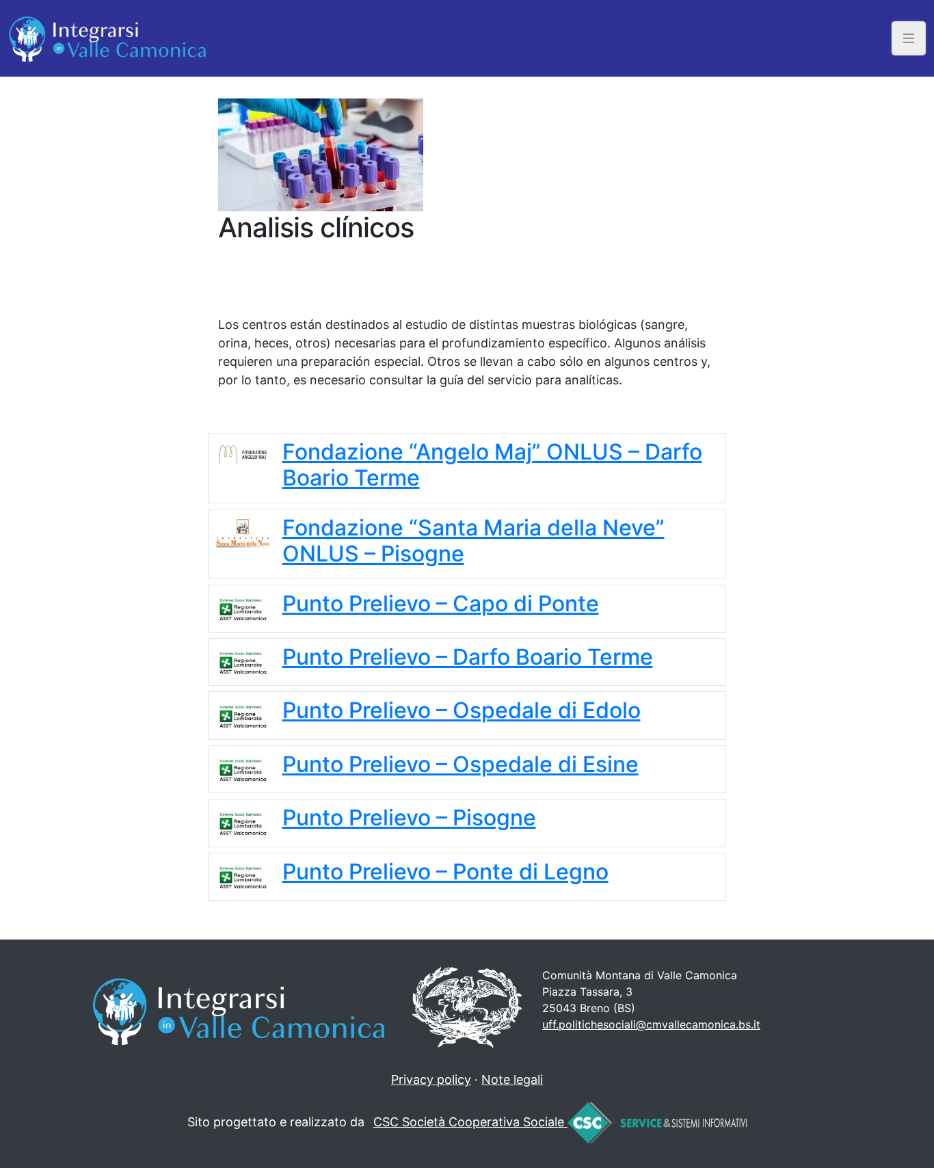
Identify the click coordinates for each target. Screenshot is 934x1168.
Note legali (512, 1079)
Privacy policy (431, 1079)
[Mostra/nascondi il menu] (909, 38)
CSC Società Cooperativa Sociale (470, 1122)
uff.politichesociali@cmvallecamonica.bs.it (651, 1024)
